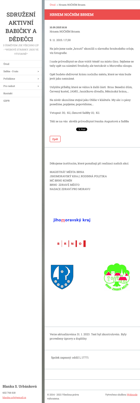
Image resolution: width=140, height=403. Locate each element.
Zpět (55, 139)
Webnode (132, 394)
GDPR (6, 100)
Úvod (6, 64)
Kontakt (7, 93)
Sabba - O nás (10, 71)
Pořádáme (9, 78)
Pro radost (9, 86)
